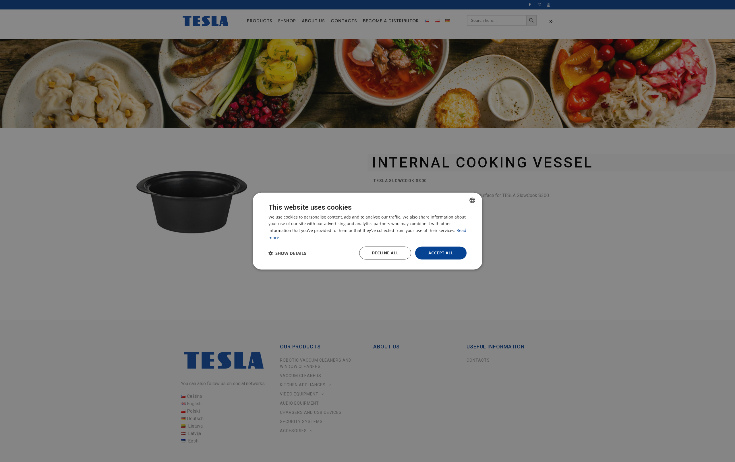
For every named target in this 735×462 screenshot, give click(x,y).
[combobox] (472, 200)
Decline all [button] (385, 253)
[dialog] (367, 231)
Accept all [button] (440, 253)
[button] (287, 253)
